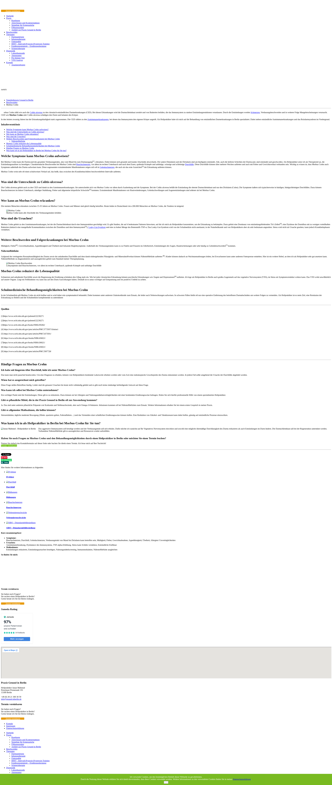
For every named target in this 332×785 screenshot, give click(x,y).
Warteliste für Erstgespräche (22, 25)
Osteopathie (16, 41)
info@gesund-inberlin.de (11, 699)
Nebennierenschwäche (16, 518)
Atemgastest (16, 55)
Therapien (10, 34)
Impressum (10, 726)
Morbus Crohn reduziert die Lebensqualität (23, 143)
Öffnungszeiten (17, 27)
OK (166, 782)
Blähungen (11, 497)
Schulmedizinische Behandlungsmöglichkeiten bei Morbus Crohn (33, 146)
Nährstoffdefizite (18, 141)
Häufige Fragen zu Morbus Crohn (20, 148)
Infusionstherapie (18, 39)
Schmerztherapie (18, 48)
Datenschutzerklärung (15, 728)
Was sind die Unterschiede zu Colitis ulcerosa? (25, 132)
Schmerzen (255, 112)
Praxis (8, 18)
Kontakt (9, 62)
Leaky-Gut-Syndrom (97, 227)
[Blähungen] (11, 492)
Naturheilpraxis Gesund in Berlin (19, 100)
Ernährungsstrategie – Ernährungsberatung (28, 46)
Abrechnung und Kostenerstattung (25, 23)
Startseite (10, 16)
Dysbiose (10, 477)
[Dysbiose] (11, 472)
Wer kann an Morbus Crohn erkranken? (22, 134)
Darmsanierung (17, 37)
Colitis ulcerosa (36, 112)
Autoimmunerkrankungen (98, 119)
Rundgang (15, 20)
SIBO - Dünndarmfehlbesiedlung (20, 528)
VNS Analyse (17, 60)
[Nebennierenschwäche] (16, 512)
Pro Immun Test (18, 58)
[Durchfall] (11, 482)
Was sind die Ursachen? (16, 136)
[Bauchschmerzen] (14, 502)
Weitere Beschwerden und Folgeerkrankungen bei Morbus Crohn (33, 139)
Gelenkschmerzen (107, 167)
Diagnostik (10, 51)
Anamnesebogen (18, 65)
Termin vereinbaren (9, 446)
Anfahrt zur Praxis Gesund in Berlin (26, 30)
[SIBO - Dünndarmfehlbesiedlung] (21, 523)
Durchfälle (189, 164)
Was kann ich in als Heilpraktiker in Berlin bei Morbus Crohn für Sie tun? (36, 150)
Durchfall (10, 487)
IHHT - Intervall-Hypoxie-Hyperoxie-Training (30, 44)
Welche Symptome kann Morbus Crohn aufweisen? (27, 129)
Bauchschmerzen (83, 164)
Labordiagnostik (18, 53)
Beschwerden (11, 32)
